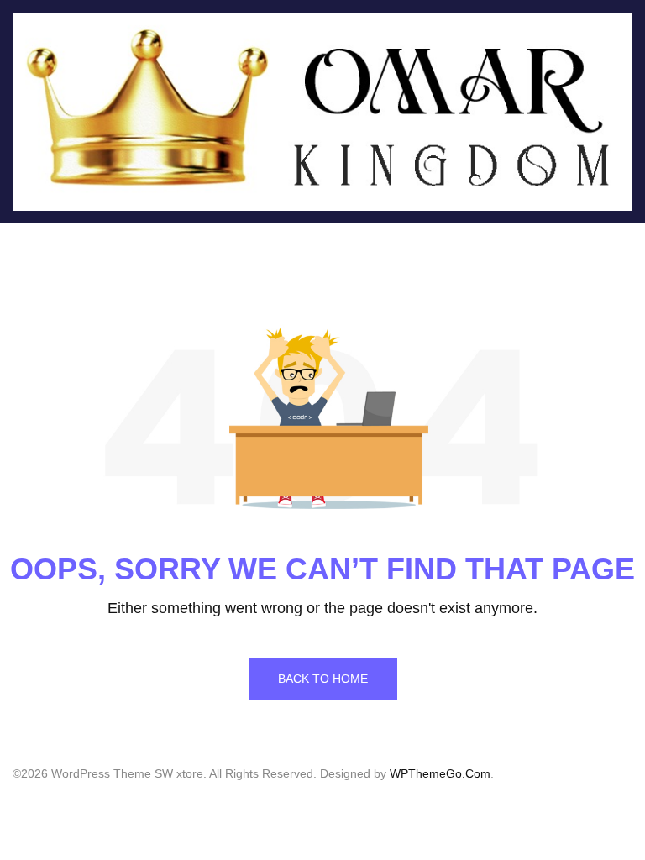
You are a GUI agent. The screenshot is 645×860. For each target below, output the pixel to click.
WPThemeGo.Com (440, 773)
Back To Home (323, 678)
